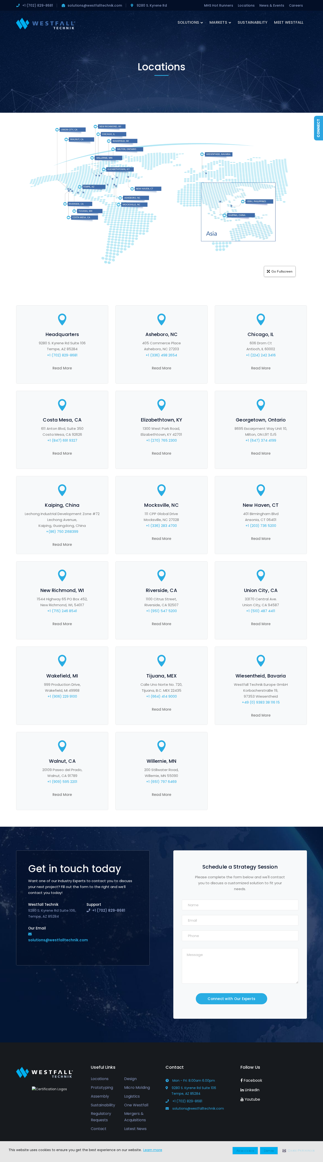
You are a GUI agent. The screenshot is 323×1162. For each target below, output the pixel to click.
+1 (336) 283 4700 (161, 525)
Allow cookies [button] (245, 1151)
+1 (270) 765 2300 (161, 440)
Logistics (132, 1096)
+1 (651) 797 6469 (161, 781)
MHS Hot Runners (218, 5)
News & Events (271, 5)
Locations (246, 5)
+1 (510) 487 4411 (260, 610)
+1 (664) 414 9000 (161, 696)
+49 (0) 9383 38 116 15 (261, 702)
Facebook (252, 1080)
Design (130, 1078)
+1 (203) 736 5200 (260, 525)
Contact (98, 1128)
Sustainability (103, 1105)
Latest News (135, 1128)
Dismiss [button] (269, 1151)
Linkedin (251, 1090)
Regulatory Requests (101, 1117)
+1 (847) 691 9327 (62, 440)
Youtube (252, 1099)
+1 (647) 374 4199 (260, 440)
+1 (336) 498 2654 (161, 355)
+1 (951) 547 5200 (161, 610)
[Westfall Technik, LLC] (45, 23)
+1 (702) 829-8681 (62, 355)
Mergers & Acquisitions (135, 1117)
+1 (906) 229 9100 (62, 696)
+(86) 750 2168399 (62, 531)
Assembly (100, 1096)
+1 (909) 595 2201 (62, 781)
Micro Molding (137, 1087)
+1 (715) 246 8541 (62, 610)
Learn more (152, 1150)
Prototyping (102, 1087)
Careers (296, 5)
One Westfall (136, 1105)
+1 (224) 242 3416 (261, 355)
